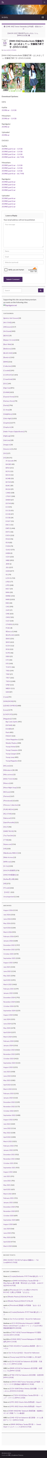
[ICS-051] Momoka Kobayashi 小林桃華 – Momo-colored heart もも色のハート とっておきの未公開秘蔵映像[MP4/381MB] (23, 1325)
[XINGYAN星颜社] (9, 875)
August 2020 (8, 1224)
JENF (7, 564)
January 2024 (8, 1045)
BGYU (8, 471)
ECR (7, 507)
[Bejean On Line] (9, 340)
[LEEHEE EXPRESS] (10, 706)
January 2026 (8, 941)
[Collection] (7, 366)
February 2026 (8, 936)
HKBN (8, 553)
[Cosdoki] (6, 370)
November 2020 (9, 1211)
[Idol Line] (6, 440)
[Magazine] (7, 719)
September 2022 (9, 1115)
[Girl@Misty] (7, 414)
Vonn (5, 50)
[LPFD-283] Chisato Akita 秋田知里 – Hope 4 (25, 1402)
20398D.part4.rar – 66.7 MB (13, 157)
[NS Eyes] (6, 792)
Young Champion (12, 750)
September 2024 (9, 1011)
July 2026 (6, 915)
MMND (8, 596)
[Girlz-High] (7, 418)
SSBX (8, 656)
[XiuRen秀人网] (8, 879)
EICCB (8, 510)
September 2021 (9, 1168)
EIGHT (8, 521)
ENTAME (9, 725)
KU (7, 574)
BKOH (8, 475)
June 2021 (7, 1181)
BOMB (8, 478)
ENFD (8, 528)
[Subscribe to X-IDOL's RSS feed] (3, 2)
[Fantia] (6, 405)
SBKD (8, 639)
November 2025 (9, 949)
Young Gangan (11, 754)
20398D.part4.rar (9, 182)
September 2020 (9, 1220)
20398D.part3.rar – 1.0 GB (12, 154)
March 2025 (7, 984)
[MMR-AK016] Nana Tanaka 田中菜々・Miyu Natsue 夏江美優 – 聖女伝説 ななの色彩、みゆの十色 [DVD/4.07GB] (23, 1283)
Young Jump (10, 757)
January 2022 (8, 1150)
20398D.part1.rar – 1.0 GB (12, 149)
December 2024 (9, 997)
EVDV (8, 535)
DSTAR (8, 503)
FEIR (7, 542)
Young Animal (10, 747)
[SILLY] (5, 827)
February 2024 (8, 1041)
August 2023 (8, 1067)
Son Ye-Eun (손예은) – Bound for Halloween (25, 1319)
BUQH (8, 489)
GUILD (8, 550)
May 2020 (6, 1237)
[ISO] (5, 453)
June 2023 (7, 1076)
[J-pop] (5, 697)
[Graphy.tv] (7, 427)
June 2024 (7, 1024)
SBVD (8, 642)
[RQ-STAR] (7, 814)
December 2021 (9, 1154)
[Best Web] (7, 344)
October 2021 (8, 1163)
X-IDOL (5, 17)
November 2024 (9, 1002)
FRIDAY (8, 736)
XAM (7, 692)
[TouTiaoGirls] (8, 835)
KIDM (8, 571)
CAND (8, 493)
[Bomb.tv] (6, 357)
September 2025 (9, 958)
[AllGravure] (7, 327)
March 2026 (7, 932)
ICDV (8, 557)
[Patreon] (6, 796)
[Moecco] (6, 783)
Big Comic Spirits (12, 722)
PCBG (8, 628)
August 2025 (8, 963)
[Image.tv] (7, 445)
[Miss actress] (8, 774)
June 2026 (7, 919)
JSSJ (7, 567)
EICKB (8, 514)
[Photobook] (7, 801)
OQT (7, 621)
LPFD (7, 585)
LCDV (8, 578)
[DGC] (5, 383)
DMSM (8, 500)
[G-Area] (6, 410)
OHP (7, 610)
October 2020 (8, 1216)
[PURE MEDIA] (8, 809)
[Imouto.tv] (7, 449)
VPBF (8, 685)
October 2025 (8, 954)
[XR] (4, 883)
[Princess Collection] (10, 805)
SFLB (7, 649)
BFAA (8, 468)
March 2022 (7, 1141)
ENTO (8, 532)
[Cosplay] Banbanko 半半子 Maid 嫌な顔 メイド (26, 1276)
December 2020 (9, 1207)
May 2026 (6, 923)
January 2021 (8, 1202)
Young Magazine (11, 761)
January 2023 (8, 1098)
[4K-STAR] (7, 322)
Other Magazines (12, 739)
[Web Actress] (8, 857)
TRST (8, 678)
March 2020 (7, 1246)
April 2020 (7, 1242)
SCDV (8, 646)
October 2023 (8, 1058)
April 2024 (7, 1032)
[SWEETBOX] (8, 831)
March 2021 (7, 1194)
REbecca (9, 631)
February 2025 (8, 989)
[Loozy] (5, 710)
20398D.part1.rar (9, 190)
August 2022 (8, 1120)
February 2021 (8, 1198)
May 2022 (6, 1133)
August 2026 (8, 910)
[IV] (9, 50)
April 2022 (7, 1137)
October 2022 (8, 1111)
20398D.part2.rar (9, 187)
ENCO (8, 525)
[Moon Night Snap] (10, 788)
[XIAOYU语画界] (9, 870)
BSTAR (8, 482)
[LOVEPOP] (7, 714)
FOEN (8, 546)
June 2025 (7, 971)
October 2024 (8, 1006)
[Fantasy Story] (8, 401)
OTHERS (13, 50)
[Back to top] (42, 1453)
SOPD (8, 653)
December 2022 (9, 1102)
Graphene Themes (17, 1455)
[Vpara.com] (7, 844)
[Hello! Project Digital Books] (13, 431)
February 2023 (8, 1093)
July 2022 (6, 1124)
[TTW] (5, 840)
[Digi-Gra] (6, 388)
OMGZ (8, 617)
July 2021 (6, 1176)
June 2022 (7, 1128)
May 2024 (6, 1028)
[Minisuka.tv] (7, 770)
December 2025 (9, 945)
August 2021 (8, 1172)
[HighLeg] (6, 436)
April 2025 (7, 980)
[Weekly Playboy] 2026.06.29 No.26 (20, 1297)
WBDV (8, 688)
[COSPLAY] (7, 375)
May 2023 (6, 1080)
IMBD (8, 560)
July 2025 (6, 967)
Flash (7, 732)
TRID (8, 671)
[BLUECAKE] (8, 353)
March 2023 (7, 1089)
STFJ (7, 660)
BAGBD (8, 464)
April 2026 (7, 928)
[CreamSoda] (8, 379)
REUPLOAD (10, 635)
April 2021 (7, 1189)
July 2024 (6, 1019)
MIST (8, 589)
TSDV (8, 681)
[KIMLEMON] (8, 701)
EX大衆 (8, 729)
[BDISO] (6, 336)
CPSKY (8, 496)
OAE (7, 607)
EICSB (8, 518)
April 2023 (7, 1085)
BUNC (8, 486)
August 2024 (8, 1015)
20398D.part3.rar (9, 184)
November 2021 (9, 1159)
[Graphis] (6, 423)
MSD (7, 603)
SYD (7, 663)
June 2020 (7, 1233)
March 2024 (7, 1037)
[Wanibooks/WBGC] (10, 853)
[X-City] (6, 866)
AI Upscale (9, 461)
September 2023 (9, 1063)
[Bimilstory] (7, 349)
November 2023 (9, 1054)
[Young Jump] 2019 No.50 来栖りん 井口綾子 (25, 1357)
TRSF (8, 674)
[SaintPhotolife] (9, 822)
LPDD (8, 582)
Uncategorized (8, 897)
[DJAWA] (6, 392)
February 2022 (8, 1146)
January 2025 (8, 993)
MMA (8, 592)
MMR (7, 599)
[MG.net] (6, 766)
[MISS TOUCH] (8, 779)
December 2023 (9, 1050)
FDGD (8, 539)
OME (7, 614)
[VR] (5, 849)
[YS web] (6, 888)
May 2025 (6, 976)
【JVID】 (6, 892)
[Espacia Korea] (8, 397)
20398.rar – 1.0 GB (9, 110)
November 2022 (9, 1106)
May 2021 (6, 1185)
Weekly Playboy (11, 743)
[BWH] (5, 362)
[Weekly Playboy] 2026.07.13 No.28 (20, 1301)
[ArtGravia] (7, 331)
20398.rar (5, 127)
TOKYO (9, 667)
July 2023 (6, 1072)
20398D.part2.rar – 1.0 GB (12, 151)
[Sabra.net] (7, 818)
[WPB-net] (7, 862)
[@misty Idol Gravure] (11, 318)
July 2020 (6, 1229)
